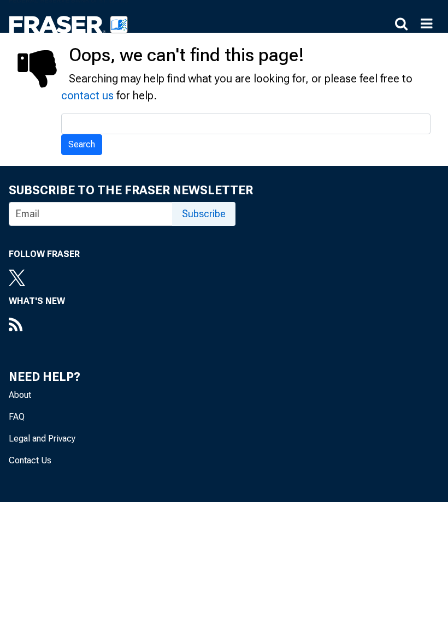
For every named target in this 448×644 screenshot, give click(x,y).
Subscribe (204, 213)
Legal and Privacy (42, 438)
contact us (87, 95)
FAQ (17, 417)
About (20, 395)
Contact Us (30, 460)
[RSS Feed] (37, 326)
